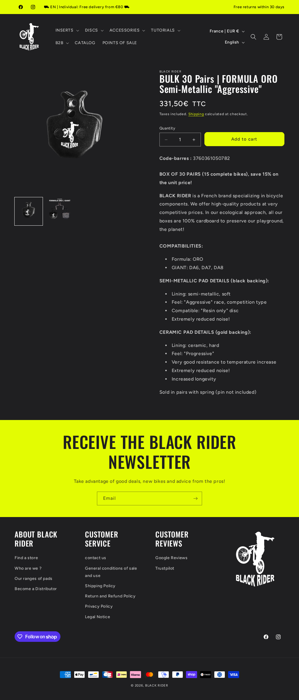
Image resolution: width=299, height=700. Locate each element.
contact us (95, 557)
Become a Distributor (36, 588)
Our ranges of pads (34, 578)
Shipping (196, 114)
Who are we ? (28, 568)
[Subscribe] (195, 498)
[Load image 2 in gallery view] (60, 211)
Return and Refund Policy (110, 596)
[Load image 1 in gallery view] (29, 211)
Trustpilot (164, 568)
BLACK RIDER (156, 685)
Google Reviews (171, 557)
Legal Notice (97, 616)
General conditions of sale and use (111, 572)
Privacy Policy (99, 606)
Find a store (26, 557)
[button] (66, 30)
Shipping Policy (100, 585)
